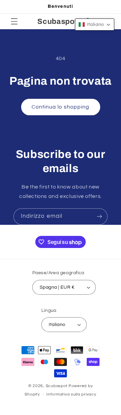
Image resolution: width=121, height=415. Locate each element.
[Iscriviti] (99, 216)
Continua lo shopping (60, 107)
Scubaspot (57, 386)
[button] (14, 21)
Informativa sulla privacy (71, 394)
